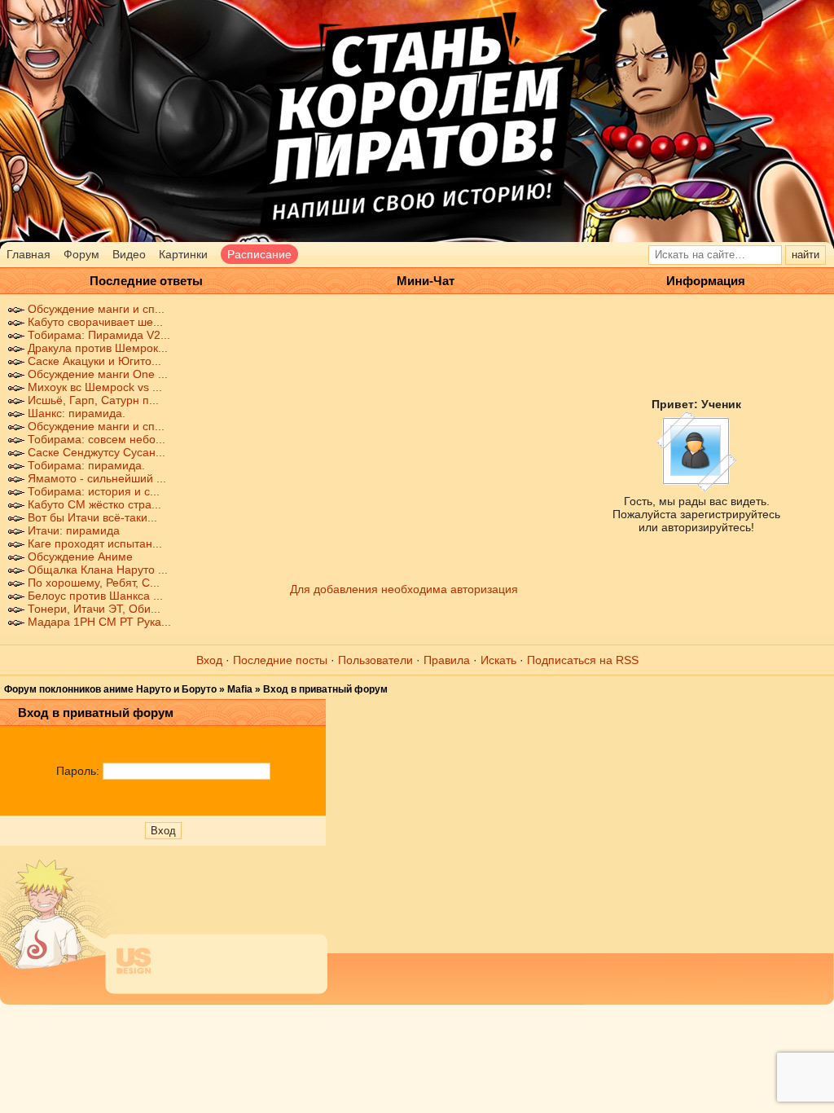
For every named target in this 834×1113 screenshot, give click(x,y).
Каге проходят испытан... (95, 543)
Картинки (183, 254)
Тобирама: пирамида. (86, 465)
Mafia (239, 689)
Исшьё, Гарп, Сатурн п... (93, 400)
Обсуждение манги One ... (98, 374)
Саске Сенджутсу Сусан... (96, 452)
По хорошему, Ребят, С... (94, 582)
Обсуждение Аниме (80, 556)
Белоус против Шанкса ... (95, 595)
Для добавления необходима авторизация (404, 589)
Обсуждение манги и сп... (96, 308)
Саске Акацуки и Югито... (94, 360)
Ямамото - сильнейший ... (97, 478)
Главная (28, 254)
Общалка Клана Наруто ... (98, 569)
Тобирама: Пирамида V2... (99, 334)
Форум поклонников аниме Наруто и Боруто (110, 689)
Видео (129, 254)
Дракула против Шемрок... (98, 347)
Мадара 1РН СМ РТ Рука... (99, 621)
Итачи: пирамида (74, 530)
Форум (81, 254)
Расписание (259, 254)
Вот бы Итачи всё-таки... (92, 517)
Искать (498, 659)
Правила (447, 659)
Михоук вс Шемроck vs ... (95, 387)
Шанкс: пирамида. (76, 413)
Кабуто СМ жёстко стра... (94, 504)
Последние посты (280, 659)
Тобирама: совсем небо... (96, 439)
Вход (209, 659)
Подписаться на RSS (583, 659)
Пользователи (375, 659)
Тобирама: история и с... (94, 491)
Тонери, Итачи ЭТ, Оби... (94, 608)
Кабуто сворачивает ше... (95, 321)
